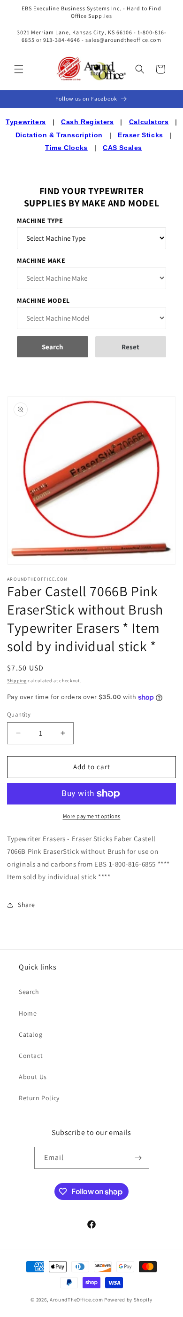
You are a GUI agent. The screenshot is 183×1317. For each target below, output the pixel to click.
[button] (18, 69)
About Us (33, 1077)
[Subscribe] (138, 1158)
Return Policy (39, 1098)
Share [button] (26, 904)
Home (28, 1013)
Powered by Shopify (128, 1299)
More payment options (92, 816)
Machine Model (43, 300)
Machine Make (41, 260)
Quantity (18, 714)
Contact (31, 1055)
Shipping (17, 681)
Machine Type (40, 220)
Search (29, 991)
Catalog (30, 1034)
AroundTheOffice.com (76, 1299)
